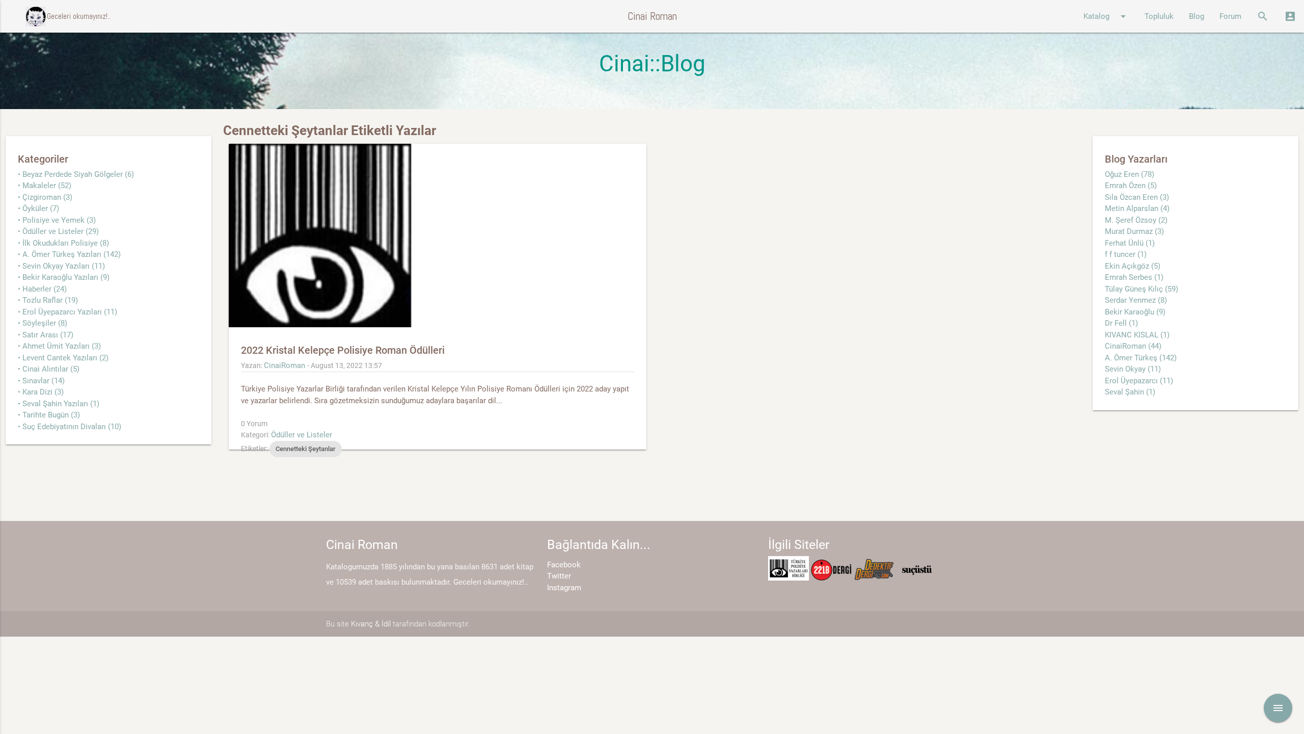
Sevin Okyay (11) (1133, 369)
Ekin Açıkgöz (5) (1132, 266)
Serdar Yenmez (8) (1136, 300)
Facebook (564, 564)
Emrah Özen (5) (1131, 185)
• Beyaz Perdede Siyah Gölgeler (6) (76, 174)
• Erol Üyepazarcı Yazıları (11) (67, 312)
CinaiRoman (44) (1133, 346)
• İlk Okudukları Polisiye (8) (63, 243)
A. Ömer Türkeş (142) (1141, 357)
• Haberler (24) (42, 289)
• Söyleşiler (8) (42, 323)
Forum (1230, 16)
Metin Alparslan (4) (1137, 208)
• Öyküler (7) (38, 208)
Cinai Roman (652, 16)
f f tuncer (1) (1126, 254)
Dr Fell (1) (1121, 323)
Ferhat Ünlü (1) (1130, 243)
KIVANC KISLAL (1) (1137, 334)
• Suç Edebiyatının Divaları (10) (69, 426)
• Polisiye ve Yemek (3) (57, 220)
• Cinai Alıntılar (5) (48, 369)
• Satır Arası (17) (45, 334)
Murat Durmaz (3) (1134, 231)
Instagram (564, 587)
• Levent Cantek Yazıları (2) (63, 357)
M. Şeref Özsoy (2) (1136, 220)
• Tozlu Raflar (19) (48, 300)
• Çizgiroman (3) (45, 197)
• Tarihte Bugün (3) (49, 415)
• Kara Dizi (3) (41, 392)
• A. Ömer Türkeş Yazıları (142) (69, 254)
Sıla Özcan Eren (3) (1137, 197)
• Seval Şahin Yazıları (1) (58, 403)
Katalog (1106, 16)
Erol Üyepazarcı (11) (1139, 380)
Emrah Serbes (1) (1134, 277)
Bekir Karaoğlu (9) (1135, 312)
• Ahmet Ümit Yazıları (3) (59, 346)
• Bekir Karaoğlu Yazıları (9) (64, 277)
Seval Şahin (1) (1130, 392)
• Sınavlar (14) (41, 380)
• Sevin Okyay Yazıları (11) (61, 266)
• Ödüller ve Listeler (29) (58, 231)
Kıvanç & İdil (371, 623)
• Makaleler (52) (44, 185)
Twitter (559, 576)
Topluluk (1159, 16)
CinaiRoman (284, 365)
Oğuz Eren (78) (1129, 174)
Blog (1196, 16)
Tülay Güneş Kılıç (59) (1141, 289)
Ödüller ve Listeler (301, 434)
